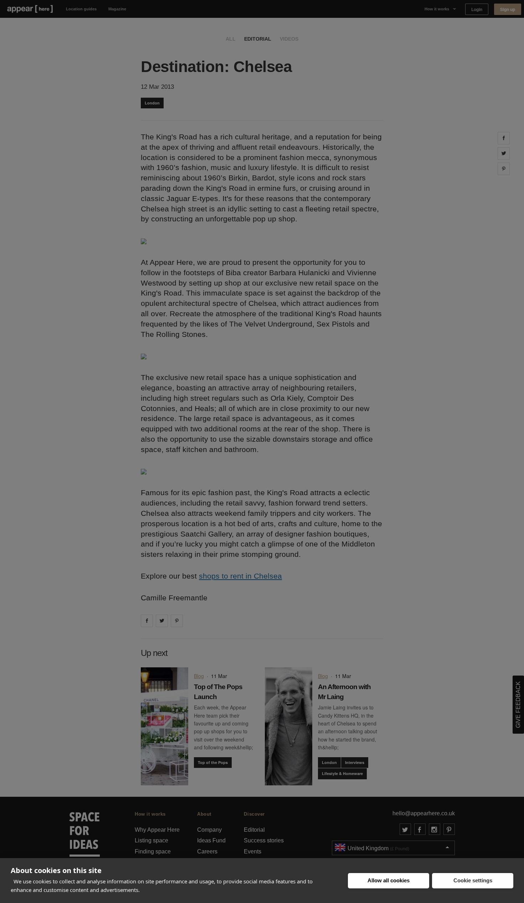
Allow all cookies (389, 880)
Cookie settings (472, 880)
